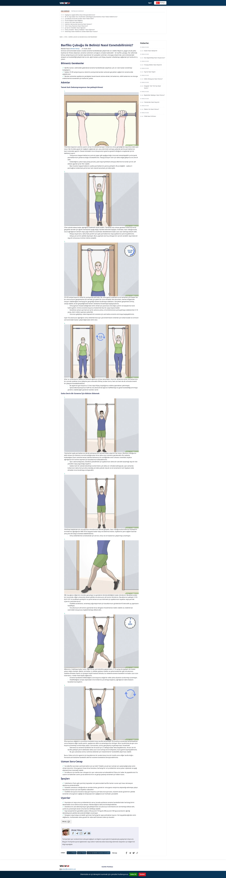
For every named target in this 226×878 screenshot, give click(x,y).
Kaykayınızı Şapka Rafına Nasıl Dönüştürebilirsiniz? (80, 15)
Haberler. (144, 43)
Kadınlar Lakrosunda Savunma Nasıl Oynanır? (78, 24)
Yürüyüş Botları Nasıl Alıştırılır (153, 65)
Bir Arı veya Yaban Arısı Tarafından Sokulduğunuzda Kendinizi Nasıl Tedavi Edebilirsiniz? (91, 17)
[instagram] (81, 833)
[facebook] (73, 833)
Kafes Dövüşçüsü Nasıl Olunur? (153, 79)
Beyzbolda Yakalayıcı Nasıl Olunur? (154, 95)
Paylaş (64, 821)
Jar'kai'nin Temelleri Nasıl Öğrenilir (75, 28)
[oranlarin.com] (65, 3)
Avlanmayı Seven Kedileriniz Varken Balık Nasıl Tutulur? (81, 31)
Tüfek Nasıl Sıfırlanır (150, 116)
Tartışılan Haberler (77, 11)
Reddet (142, 874)
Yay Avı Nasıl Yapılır (150, 72)
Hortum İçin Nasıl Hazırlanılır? (74, 22)
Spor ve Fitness (71, 853)
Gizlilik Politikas (107, 867)
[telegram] (77, 833)
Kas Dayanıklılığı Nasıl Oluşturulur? (154, 58)
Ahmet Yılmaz (75, 49)
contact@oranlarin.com (68, 869)
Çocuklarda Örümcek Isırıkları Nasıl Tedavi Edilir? (79, 18)
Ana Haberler (65, 11)
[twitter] (85, 833)
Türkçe (162, 3)
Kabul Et (133, 874)
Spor (150, 3)
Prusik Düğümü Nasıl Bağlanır (74, 20)
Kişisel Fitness (81, 853)
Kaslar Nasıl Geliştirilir (150, 51)
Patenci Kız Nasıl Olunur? (151, 109)
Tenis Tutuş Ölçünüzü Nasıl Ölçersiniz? (76, 26)
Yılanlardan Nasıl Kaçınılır (151, 102)
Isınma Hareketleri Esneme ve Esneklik (98, 853)
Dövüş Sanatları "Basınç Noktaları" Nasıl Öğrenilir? (80, 29)
